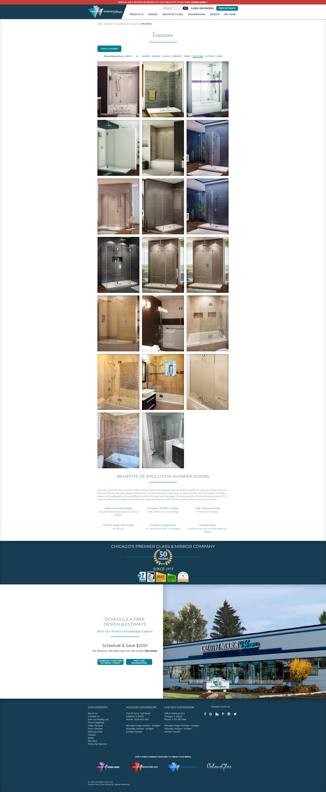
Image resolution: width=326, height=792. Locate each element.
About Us (93, 713)
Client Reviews (95, 725)
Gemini (187, 56)
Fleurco (135, 24)
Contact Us (94, 716)
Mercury (177, 56)
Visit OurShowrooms (139, 662)
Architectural (172, 14)
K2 (137, 56)
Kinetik (128, 56)
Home (99, 24)
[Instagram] (229, 714)
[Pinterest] (223, 714)
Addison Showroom (141, 707)
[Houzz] (217, 714)
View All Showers (109, 49)
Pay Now (230, 14)
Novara (146, 56)
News (91, 738)
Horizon (156, 56)
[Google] (211, 714)
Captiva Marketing (122, 784)
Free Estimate (227, 8)
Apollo (166, 56)
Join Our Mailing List (98, 719)
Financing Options (97, 744)
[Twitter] (235, 714)
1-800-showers (202, 8)
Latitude (210, 56)
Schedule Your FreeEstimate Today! (110, 662)
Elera (219, 56)
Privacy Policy (94, 784)
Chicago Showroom (179, 707)
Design (214, 14)
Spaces (153, 14)
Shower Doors (122, 24)
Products (137, 14)
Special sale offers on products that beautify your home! (163, 2)
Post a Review (95, 728)
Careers (92, 735)
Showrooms (196, 14)
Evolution (146, 24)
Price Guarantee (96, 722)
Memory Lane (95, 732)
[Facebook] (205, 714)
